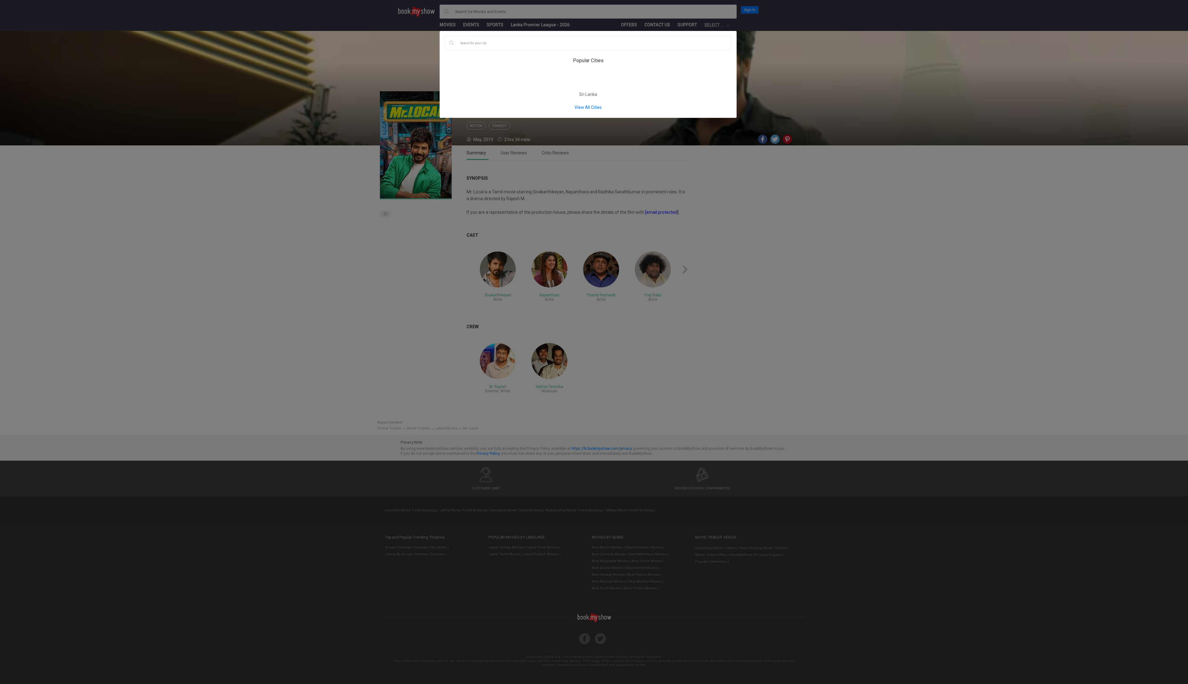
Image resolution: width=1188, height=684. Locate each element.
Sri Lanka (588, 94)
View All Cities (588, 107)
